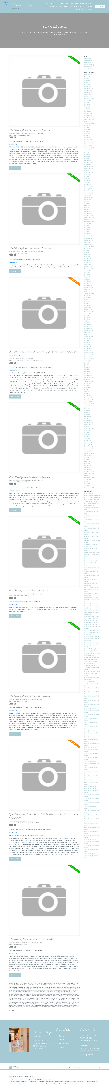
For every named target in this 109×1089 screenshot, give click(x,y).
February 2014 (88, 373)
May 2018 (87, 277)
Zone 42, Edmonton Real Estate (48, 1005)
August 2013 (87, 383)
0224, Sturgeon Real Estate (27, 981)
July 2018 (86, 273)
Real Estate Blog (89, 65)
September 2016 (89, 312)
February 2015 (88, 348)
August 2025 (87, 101)
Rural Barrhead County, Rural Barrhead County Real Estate (91, 606)
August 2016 (87, 314)
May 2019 (87, 254)
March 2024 (87, 135)
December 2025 (88, 92)
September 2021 (89, 197)
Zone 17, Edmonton (74, 999)
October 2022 (88, 170)
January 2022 (88, 189)
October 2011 (88, 426)
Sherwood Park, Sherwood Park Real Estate (17, 994)
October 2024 (88, 121)
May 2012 (87, 412)
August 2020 (87, 224)
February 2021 (88, 211)
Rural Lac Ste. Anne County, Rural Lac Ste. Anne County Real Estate (40, 990)
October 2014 (88, 357)
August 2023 (87, 150)
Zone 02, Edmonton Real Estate (26, 997)
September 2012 (89, 404)
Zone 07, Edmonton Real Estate (20, 998)
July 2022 (86, 176)
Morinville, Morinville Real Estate (22, 944)
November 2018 (89, 264)
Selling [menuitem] (89, 6)
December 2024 (89, 117)
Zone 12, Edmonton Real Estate (61, 998)
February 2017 (88, 305)
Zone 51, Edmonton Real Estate (61, 1005)
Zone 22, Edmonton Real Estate (25, 1002)
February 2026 (88, 88)
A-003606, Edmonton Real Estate (23, 983)
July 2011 (86, 432)
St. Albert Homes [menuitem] (48, 6)
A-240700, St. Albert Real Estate (20, 984)
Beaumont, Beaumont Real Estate (61, 984)
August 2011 (87, 430)
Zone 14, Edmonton (16, 999)
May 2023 (87, 156)
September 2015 (89, 336)
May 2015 (87, 342)
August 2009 (87, 480)
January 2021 (88, 213)
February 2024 (88, 138)
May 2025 (87, 107)
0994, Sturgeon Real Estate (50, 981)
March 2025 (87, 111)
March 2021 (87, 209)
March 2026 (87, 86)
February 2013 (88, 396)
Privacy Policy (80, 1067)
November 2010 (89, 449)
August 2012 (87, 406)
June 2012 (87, 410)
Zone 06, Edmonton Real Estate (68, 997)
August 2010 (87, 455)
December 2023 (88, 142)
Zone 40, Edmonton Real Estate (20, 1005)
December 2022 (88, 166)
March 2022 (87, 185)
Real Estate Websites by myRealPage (92, 1067)
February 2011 (88, 443)
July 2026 (86, 78)
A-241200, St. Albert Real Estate (34, 984)
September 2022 (89, 172)
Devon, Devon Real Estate (33, 986)
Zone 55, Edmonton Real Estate (18, 1006)
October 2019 (88, 244)
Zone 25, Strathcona (72, 1002)
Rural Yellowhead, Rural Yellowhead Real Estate (65, 992)
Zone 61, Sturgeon (22, 1007)
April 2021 (87, 207)
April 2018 (87, 279)
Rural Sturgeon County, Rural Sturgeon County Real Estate (28, 360)
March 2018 (87, 281)
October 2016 (88, 309)
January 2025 (88, 115)
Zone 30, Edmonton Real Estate (62, 1003)
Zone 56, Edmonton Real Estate (32, 1006)
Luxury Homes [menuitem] (74, 6)
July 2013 (86, 385)
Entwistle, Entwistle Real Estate (18, 987)
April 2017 (87, 301)
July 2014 (86, 363)
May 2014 (87, 367)
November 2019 (89, 242)
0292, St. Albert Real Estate (39, 981)
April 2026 (87, 84)
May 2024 (87, 131)
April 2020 (87, 232)
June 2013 (87, 387)
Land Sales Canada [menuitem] (62, 6)
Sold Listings (88, 67)
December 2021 (88, 191)
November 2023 (89, 144)
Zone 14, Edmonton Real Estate (22, 701)
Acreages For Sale (86, 3)
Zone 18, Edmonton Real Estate (22, 595)
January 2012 (88, 420)
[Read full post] (44, 92)
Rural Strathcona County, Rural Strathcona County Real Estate (91, 639)
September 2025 (89, 99)
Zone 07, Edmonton (90, 708)
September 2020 (89, 221)
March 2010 (87, 465)
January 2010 (88, 469)
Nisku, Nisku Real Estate (54, 988)
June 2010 (87, 459)
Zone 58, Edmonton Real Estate (54, 1006)
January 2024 (88, 140)
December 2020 (89, 215)
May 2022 (87, 180)
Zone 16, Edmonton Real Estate (63, 999)
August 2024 (87, 125)
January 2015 (88, 350)
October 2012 (88, 402)
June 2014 (87, 365)
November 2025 (89, 94)
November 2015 (88, 332)
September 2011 (89, 428)
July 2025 (86, 103)
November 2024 (89, 119)
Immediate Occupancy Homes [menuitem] (69, 3)
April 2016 (87, 322)
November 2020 (89, 217)
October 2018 (88, 267)
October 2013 (88, 379)
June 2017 (87, 297)
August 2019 (87, 248)
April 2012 (87, 414)
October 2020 (88, 219)
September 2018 (89, 269)
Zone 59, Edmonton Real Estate (68, 1006)
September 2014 (89, 359)
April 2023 (87, 158)
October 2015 (88, 334)
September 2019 (89, 246)
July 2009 (87, 482)
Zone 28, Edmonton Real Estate (35, 1003)
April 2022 (87, 183)
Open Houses (88, 62)
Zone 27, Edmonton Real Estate (21, 253)
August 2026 (87, 76)
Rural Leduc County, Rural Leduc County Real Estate (26, 822)
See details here (13, 144)
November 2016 (89, 307)
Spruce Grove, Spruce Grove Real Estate (55, 994)
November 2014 (89, 355)
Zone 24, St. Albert (50, 1002)
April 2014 (87, 369)
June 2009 (87, 484)
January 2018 (88, 285)
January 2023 (88, 164)
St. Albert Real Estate (68, 994)
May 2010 (87, 461)
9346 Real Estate (12, 983)
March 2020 (87, 234)
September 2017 (89, 293)
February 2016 (88, 326)
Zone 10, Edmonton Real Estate (47, 998)
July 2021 (86, 201)
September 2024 (89, 123)
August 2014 (87, 361)
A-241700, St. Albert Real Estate (47, 984)
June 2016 (87, 318)
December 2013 (88, 377)
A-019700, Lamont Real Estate (37, 983)
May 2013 (87, 389)
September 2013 (89, 381)
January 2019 (88, 262)
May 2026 (87, 82)
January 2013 (88, 398)
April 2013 (87, 391)
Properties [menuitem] (54, 3)
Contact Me (100, 6)
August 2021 (87, 199)
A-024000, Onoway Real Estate (50, 983)
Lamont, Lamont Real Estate (58, 987)
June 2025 (87, 105)
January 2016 (88, 328)
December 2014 (88, 353)
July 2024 (86, 127)
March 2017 (87, 303)
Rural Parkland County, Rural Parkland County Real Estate (36, 991)
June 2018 (87, 275)
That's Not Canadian (90, 69)
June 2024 (87, 129)
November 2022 (89, 168)
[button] (100, 6)
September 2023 (89, 148)
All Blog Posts (88, 58)
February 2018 (88, 283)
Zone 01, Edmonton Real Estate (22, 482)
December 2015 (88, 330)
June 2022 (87, 178)
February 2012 (88, 418)
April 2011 (87, 439)
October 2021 (88, 195)
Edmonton (55, 986)
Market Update (80, 9)
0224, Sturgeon (17, 981)
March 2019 (87, 258)
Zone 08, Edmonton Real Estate (22, 135)
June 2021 (87, 203)
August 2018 (87, 271)
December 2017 (88, 287)
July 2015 (86, 340)
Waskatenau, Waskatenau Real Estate (47, 995)
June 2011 (87, 434)
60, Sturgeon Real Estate (73, 981)
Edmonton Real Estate (62, 986)
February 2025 (88, 113)
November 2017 (88, 289)
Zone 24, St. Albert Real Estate (60, 1002)
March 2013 (87, 394)
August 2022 (87, 174)
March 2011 (87, 441)
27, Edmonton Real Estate (62, 981)
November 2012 (88, 400)
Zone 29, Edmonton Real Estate (49, 1003)
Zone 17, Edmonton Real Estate (15, 1001)
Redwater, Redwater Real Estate (66, 988)
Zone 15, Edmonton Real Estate (49, 999)
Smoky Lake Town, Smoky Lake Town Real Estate (36, 994)
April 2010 (87, 463)
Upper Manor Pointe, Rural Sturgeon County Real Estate (28, 995)
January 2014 (88, 375)
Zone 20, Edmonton (54, 1001)
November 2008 (89, 488)
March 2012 (87, 416)
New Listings (88, 60)
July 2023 (86, 152)
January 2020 (88, 238)
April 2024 (87, 133)
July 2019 (86, 250)
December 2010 (88, 447)
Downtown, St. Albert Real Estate (46, 986)
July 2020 (86, 226)
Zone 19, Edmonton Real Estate (42, 1001)
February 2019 (88, 260)
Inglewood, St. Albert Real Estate (45, 987)
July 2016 (86, 316)
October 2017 (88, 291)
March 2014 (87, 371)
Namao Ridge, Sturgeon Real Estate (41, 988)
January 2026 (88, 90)
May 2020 (87, 230)
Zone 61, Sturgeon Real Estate (32, 1007)
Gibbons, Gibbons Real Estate (32, 987)
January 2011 (88, 445)
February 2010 (88, 467)
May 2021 (87, 205)
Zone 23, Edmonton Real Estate (38, 1002)
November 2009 (89, 473)
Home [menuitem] (47, 3)
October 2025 (88, 97)
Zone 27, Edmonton (90, 788)
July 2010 (86, 457)
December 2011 (88, 422)
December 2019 (88, 240)
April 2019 (87, 256)
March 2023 (87, 160)
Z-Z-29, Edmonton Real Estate (70, 995)
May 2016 (87, 320)
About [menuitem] (90, 9)
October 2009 (88, 475)
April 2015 (87, 344)
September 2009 (89, 477)
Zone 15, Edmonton (39, 999)
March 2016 (87, 324)
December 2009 (89, 471)
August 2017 (87, 295)
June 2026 (87, 80)
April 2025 (87, 109)
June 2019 (87, 252)
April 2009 (87, 486)
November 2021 (88, 193)
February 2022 (88, 187)
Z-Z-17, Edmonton (59, 995)
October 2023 (88, 146)
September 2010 (89, 453)
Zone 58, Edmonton (43, 1006)
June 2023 (87, 154)
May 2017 (87, 299)
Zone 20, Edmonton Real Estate (65, 1001)
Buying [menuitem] (82, 6)
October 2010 (88, 451)
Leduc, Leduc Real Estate (14, 988)
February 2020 (88, 236)
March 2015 (87, 346)
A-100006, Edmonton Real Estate (64, 983)
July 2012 (86, 408)
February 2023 (88, 162)
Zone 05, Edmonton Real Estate (54, 997)
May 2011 (87, 436)
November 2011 (88, 424)
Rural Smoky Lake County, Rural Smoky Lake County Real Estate (60, 991)
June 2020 (87, 228)
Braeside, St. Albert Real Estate (20, 986)
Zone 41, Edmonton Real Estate (34, 1005)
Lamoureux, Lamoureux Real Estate (72, 987)
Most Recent (88, 74)
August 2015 (87, 338)
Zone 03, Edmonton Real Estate (40, 997)
